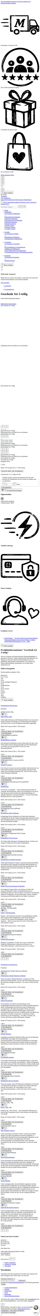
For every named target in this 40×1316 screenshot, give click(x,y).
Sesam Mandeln (5, 1181)
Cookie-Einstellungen (10, 1287)
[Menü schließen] (5, 259)
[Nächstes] (7, 426)
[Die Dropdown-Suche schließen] (24, 206)
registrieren (7, 198)
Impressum (7, 1294)
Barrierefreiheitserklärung (11, 1296)
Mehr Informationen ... (24, 1309)
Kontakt (6, 1289)
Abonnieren (22, 1280)
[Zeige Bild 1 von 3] (1, 429)
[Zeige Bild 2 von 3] (3, 429)
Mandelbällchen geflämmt (8, 740)
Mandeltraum (5, 786)
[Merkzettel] (2, 187)
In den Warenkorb (6, 487)
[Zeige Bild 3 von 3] (5, 429)
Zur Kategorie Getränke (11, 234)
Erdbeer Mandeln (6, 1034)
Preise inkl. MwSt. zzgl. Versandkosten (12, 471)
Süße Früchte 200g (6, 717)
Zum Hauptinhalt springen (9, 1)
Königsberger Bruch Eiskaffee (10, 1081)
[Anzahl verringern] (4, 483)
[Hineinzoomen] (11, 441)
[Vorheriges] (2, 426)
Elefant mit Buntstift (7, 1000)
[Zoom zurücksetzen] (7, 441)
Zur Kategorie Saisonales (11, 257)
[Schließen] (1, 439)
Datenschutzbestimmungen (16, 1282)
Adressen (21, 200)
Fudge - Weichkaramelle (8, 913)
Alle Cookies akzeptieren (17, 1310)
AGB (6, 1292)
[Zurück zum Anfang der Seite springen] (2, 1304)
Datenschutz (8, 1291)
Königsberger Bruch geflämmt (10, 813)
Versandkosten (32, 1299)
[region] (20, 382)
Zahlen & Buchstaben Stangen (10, 1207)
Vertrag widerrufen (10, 1262)
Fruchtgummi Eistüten (7, 1057)
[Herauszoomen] (2, 441)
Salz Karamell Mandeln (8, 1157)
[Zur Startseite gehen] (7, 175)
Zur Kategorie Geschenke (12, 244)
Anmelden (4, 196)
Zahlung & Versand (10, 1264)
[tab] (21, 639)
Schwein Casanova (6, 765)
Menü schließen (8, 193)
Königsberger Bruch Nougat (9, 838)
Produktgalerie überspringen (9, 705)
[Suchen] (2, 183)
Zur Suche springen (22, 1)
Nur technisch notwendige (8, 1312)
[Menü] (2, 177)
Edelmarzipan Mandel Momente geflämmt (13, 976)
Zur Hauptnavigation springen (16, 2)
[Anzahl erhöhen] (14, 483)
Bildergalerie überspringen (8, 304)
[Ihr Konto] (2, 189)
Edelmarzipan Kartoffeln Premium (11, 859)
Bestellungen (28, 200)
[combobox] (9, 207)
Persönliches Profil (12, 200)
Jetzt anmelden (5, 282)
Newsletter (7, 1266)
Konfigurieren (5, 1310)
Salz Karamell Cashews (8, 1130)
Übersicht (4, 200)
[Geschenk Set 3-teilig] (8, 305)
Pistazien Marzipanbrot (7, 939)
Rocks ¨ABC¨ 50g (6, 1107)
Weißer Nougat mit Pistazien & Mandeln (13, 886)
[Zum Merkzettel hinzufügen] (4, 714)
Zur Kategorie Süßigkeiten (12, 213)
